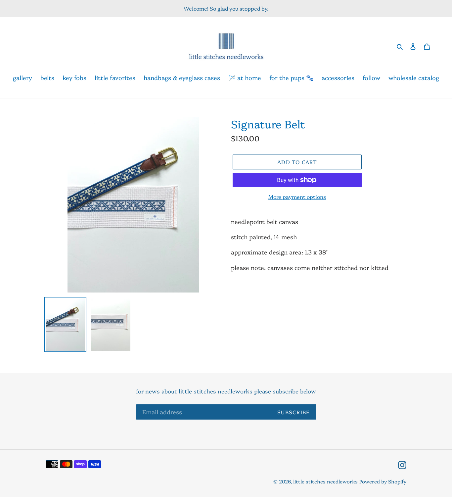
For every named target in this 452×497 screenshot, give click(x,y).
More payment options (297, 196)
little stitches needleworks (325, 481)
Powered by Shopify (382, 481)
